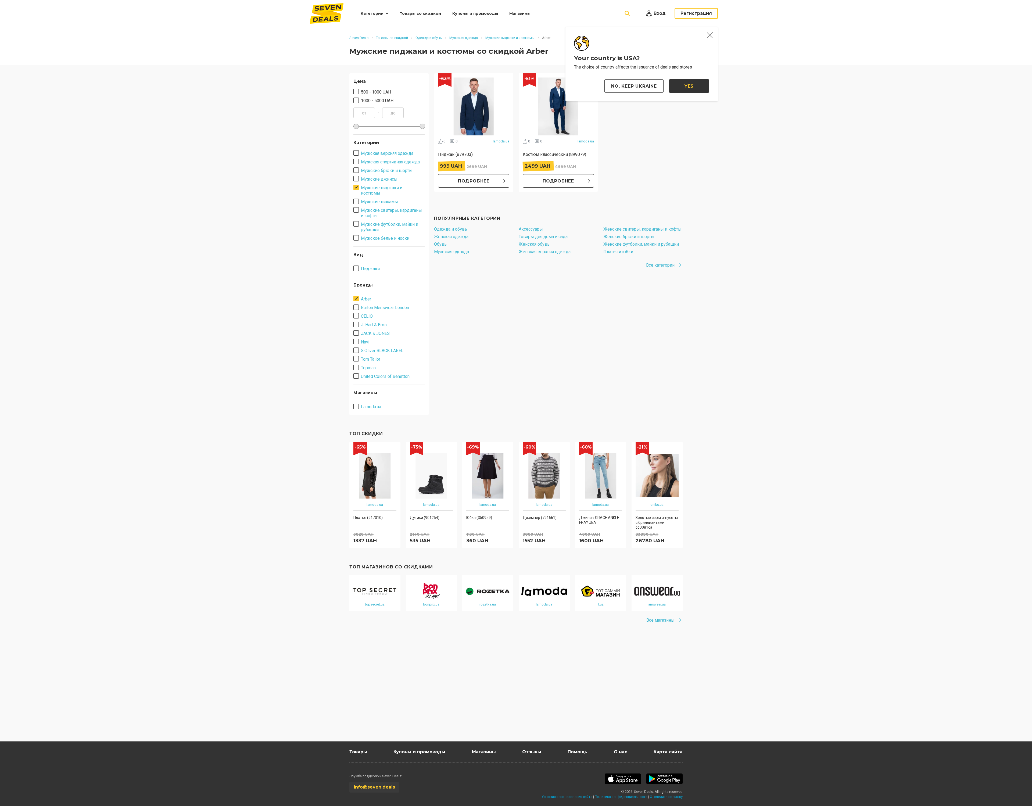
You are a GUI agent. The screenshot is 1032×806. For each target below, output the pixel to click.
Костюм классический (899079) (554, 154)
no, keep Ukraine (634, 86)
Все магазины (660, 620)
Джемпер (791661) (540, 517)
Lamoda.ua (371, 406)
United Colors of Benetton (385, 376)
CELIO (367, 316)
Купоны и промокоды (475, 13)
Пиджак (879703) (455, 154)
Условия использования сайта (567, 797)
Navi (365, 342)
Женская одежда (451, 236)
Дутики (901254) (424, 517)
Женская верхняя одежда (545, 251)
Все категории (660, 265)
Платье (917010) (368, 517)
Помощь (577, 751)
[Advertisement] (510, 690)
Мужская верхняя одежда (387, 153)
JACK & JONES (375, 333)
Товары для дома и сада (543, 236)
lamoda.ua (501, 141)
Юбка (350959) (479, 517)
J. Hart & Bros (374, 324)
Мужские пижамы (379, 201)
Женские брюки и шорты (628, 236)
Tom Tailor (370, 359)
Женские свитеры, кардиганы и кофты (642, 229)
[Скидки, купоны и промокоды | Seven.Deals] (326, 13)
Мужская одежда (451, 251)
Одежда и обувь (450, 229)
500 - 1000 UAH (376, 92)
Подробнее (473, 181)
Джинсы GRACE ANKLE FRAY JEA (599, 520)
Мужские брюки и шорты (387, 170)
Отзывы (531, 751)
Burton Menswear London (385, 307)
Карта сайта (668, 751)
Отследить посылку (666, 797)
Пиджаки (370, 268)
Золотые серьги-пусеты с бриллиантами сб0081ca (657, 522)
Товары (358, 751)
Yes (689, 86)
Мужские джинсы (379, 179)
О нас (620, 751)
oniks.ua (657, 505)
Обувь (440, 244)
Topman (368, 367)
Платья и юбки (618, 251)
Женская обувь (534, 244)
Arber (366, 299)
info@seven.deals (374, 787)
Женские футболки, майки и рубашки (641, 244)
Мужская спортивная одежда (390, 161)
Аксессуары (531, 229)
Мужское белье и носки (385, 238)
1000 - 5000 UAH (377, 100)
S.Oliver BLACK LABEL (382, 350)
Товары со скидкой (420, 13)
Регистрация (696, 13)
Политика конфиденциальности (621, 797)
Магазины (520, 13)
